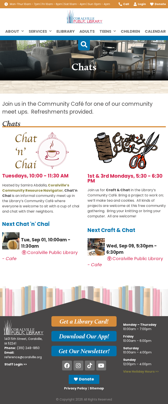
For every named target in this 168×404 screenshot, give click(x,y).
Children (130, 31)
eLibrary (65, 31)
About (12, 31)
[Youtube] (101, 365)
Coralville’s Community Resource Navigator (35, 188)
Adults (87, 31)
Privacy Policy (75, 388)
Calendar (155, 31)
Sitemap (97, 388)
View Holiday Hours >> (141, 371)
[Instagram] (78, 365)
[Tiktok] (90, 365)
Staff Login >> (15, 364)
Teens (105, 31)
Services (38, 31)
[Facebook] (67, 365)
